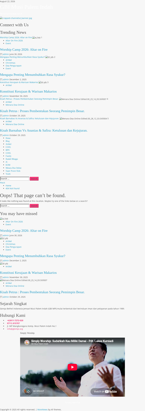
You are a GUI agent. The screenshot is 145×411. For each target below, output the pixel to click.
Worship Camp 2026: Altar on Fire (16, 37)
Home (8, 138)
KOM (8, 165)
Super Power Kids (13, 171)
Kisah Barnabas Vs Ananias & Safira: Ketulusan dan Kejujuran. (29, 118)
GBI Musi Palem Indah (26, 7)
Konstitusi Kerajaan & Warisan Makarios (19, 82)
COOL (8, 147)
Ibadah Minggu (12, 159)
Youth (8, 174)
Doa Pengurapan (14, 65)
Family (8, 156)
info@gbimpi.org (15, 329)
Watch (2, 183)
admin (5, 54)
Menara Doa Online (15, 104)
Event (8, 43)
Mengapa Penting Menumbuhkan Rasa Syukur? (22, 57)
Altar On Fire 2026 (14, 40)
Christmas (10, 62)
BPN (7, 150)
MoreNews (42, 409)
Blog (7, 141)
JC (7, 162)
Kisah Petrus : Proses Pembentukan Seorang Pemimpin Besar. (29, 98)
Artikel (9, 60)
